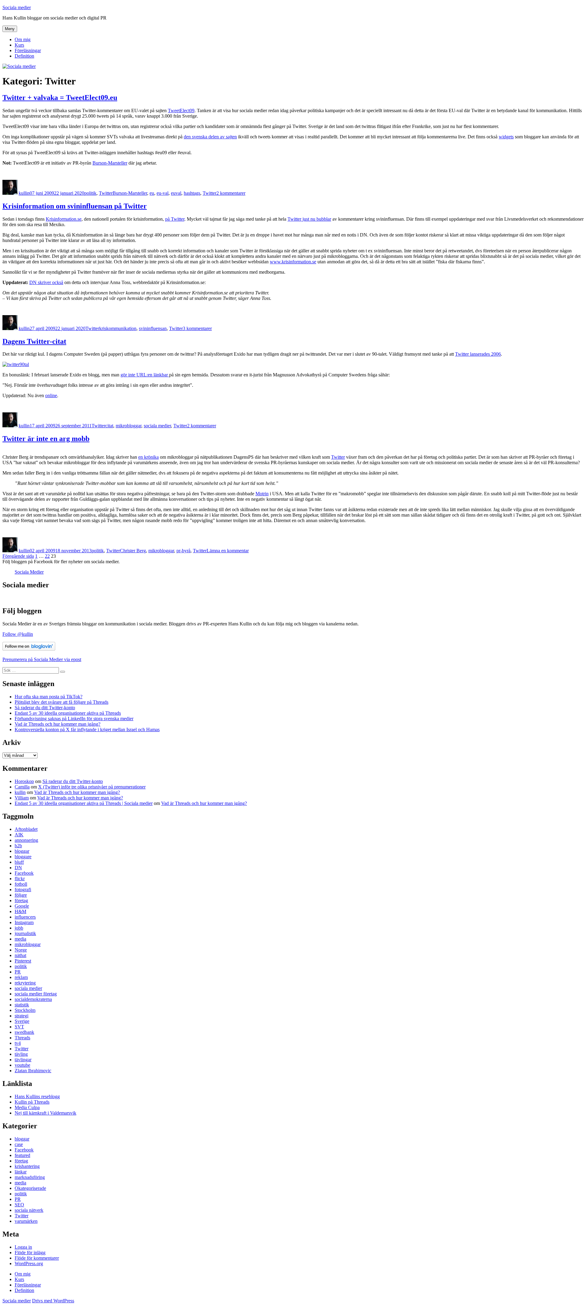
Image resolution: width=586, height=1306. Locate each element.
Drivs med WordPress (53, 1300)
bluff (19, 862)
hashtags (192, 193)
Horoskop (24, 781)
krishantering (27, 1166)
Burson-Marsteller (109, 162)
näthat (20, 955)
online (51, 395)
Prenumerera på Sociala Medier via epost (41, 659)
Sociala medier (16, 7)
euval (176, 193)
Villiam (22, 797)
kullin (24, 193)
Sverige (22, 1021)
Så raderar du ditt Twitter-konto (45, 707)
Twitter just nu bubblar (309, 219)
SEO (19, 1204)
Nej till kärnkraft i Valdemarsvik (45, 1113)
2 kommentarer (230, 193)
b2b (18, 845)
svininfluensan (153, 328)
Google (22, 906)
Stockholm (25, 1010)
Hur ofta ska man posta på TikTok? (48, 696)
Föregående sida (18, 556)
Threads (22, 1037)
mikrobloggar (128, 425)
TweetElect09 (181, 110)
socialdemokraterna (33, 999)
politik (90, 193)
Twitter (106, 193)
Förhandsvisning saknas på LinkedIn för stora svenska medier (74, 718)
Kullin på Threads (32, 1102)
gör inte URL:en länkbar (145, 374)
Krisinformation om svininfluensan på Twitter (74, 206)
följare (21, 895)
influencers (25, 917)
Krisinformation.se (63, 219)
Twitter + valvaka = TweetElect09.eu (59, 97)
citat (109, 425)
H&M (20, 911)
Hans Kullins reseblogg (37, 1096)
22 (47, 556)
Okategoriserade (30, 1188)
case (19, 1144)
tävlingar (23, 1059)
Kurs (19, 45)
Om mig (23, 39)
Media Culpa (27, 1107)
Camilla (22, 786)
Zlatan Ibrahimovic (33, 1070)
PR (18, 971)
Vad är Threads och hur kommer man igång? (57, 724)
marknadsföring (30, 1177)
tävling (21, 1054)
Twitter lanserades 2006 (478, 354)
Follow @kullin (17, 634)
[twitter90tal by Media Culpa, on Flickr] (15, 364)
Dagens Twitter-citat (34, 341)
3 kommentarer (197, 328)
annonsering (26, 840)
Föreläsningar (28, 50)
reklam (21, 977)
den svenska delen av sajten (210, 136)
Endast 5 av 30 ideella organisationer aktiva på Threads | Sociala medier (84, 803)
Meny (10, 29)
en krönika (148, 457)
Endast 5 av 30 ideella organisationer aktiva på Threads (68, 713)
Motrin (262, 493)
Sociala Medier (29, 572)
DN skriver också (46, 282)
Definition (24, 56)
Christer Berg (133, 550)
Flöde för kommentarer (37, 1258)
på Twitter (174, 219)
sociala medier (157, 425)
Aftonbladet (26, 829)
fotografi (23, 889)
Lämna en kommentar (228, 550)
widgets (506, 136)
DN (18, 867)
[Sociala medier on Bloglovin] (28, 649)
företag (21, 900)
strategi (21, 1015)
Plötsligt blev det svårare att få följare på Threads (61, 702)
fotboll (21, 884)
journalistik (25, 933)
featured (22, 1155)
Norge (21, 949)
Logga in (23, 1247)
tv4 (18, 1043)
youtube (22, 1065)
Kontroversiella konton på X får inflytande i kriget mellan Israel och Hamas (87, 729)
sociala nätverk (29, 1210)
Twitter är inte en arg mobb (45, 439)
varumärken (26, 1221)
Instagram (24, 922)
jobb (19, 928)
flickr (20, 878)
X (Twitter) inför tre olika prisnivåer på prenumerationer (92, 786)
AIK (19, 834)
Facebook (24, 873)
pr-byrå (183, 550)
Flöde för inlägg (30, 1252)
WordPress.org (29, 1263)
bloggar (22, 851)
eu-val (162, 193)
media (20, 938)
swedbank (24, 1032)
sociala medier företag (36, 993)
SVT (19, 1026)
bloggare (23, 856)
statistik (22, 1004)
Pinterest (23, 960)
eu (152, 193)
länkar (21, 1171)
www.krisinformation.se (293, 261)
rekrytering (25, 982)
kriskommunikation (117, 328)
